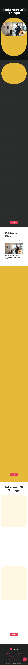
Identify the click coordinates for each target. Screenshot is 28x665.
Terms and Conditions (14, 659)
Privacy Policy (14, 656)
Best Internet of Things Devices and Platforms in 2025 (13, 257)
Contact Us (19, 653)
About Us (8, 653)
